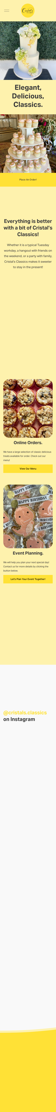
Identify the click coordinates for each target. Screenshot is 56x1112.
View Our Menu (28, 468)
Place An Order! (28, 179)
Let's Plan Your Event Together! (28, 579)
